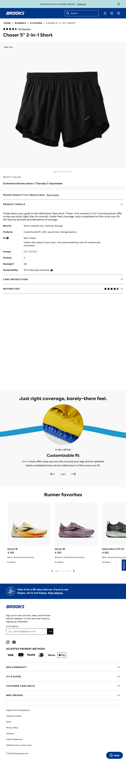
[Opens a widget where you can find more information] (114, 755)
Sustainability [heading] (10, 270)
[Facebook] (14, 642)
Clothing (36, 23)
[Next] (73, 474)
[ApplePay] (61, 655)
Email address (12, 626)
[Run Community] (63, 667)
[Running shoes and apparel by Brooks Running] (15, 13)
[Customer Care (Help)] (63, 686)
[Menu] (118, 13)
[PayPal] (31, 655)
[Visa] (10, 655)
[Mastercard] (20, 655)
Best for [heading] (7, 226)
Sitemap (10, 733)
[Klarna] (51, 655)
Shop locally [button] (53, 195)
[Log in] (105, 13)
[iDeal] (41, 655)
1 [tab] (56, 571)
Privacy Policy (12, 728)
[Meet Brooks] (63, 695)
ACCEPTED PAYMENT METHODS (25, 648)
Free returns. (55, 592)
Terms (8, 722)
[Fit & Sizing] (63, 676)
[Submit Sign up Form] (50, 631)
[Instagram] (7, 642)
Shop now (81, 4)
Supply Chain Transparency (18, 710)
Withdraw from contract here (19, 745)
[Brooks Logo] (63, 607)
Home (7, 23)
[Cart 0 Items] (111, 13)
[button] (63, 105)
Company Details (13, 716)
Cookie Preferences (14, 739)
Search (74, 13)
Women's (20, 23)
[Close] (118, 4)
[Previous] (52, 474)
